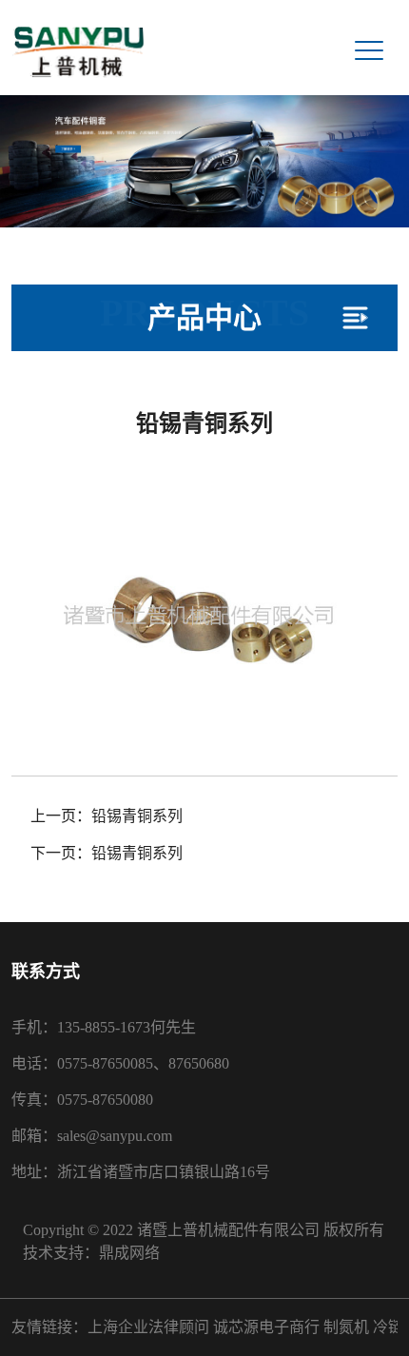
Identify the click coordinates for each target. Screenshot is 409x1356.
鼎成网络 (129, 1253)
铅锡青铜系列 (137, 816)
